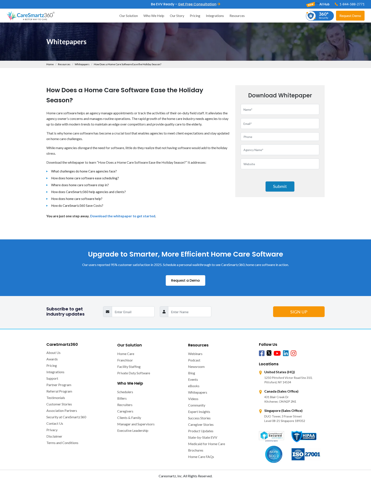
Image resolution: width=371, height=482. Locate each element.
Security (323, 15)
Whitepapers (82, 64)
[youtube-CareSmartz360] (277, 353)
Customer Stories (59, 404)
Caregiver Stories (201, 424)
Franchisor (125, 360)
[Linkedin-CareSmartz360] (286, 353)
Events (193, 379)
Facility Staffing (129, 366)
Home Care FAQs (201, 457)
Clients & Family (129, 418)
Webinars (195, 354)
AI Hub (324, 4)
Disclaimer (54, 436)
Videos (193, 399)
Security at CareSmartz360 (66, 417)
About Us (53, 353)
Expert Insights (199, 411)
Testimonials (55, 398)
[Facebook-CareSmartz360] (262, 353)
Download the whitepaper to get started (122, 216)
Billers (122, 398)
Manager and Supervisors (136, 424)
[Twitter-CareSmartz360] (269, 353)
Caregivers (125, 411)
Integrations (215, 16)
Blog (191, 373)
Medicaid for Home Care (206, 444)
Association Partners (61, 410)
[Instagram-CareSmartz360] (293, 353)
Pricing (195, 16)
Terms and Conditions (62, 443)
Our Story (177, 16)
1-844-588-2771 (352, 4)
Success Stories (199, 418)
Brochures (195, 450)
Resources (237, 16)
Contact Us (54, 423)
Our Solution (128, 16)
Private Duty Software (133, 373)
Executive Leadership (132, 430)
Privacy (52, 430)
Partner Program (58, 385)
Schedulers (125, 392)
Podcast (194, 360)
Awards (52, 359)
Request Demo (350, 16)
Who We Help (153, 16)
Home (50, 64)
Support (52, 378)
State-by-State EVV (202, 437)
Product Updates (200, 431)
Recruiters (124, 405)
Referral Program (59, 391)
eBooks (193, 386)
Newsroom (196, 366)
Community (196, 405)
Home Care (125, 354)
